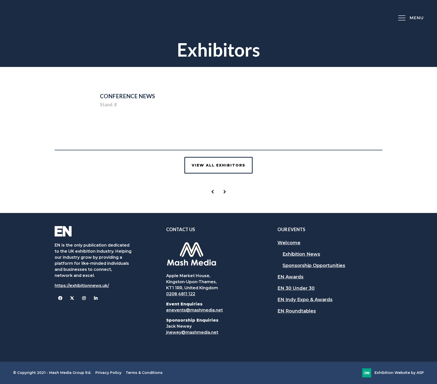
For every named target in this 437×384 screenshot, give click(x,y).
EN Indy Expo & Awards (305, 299)
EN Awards (290, 277)
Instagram (83, 298)
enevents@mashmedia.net (194, 310)
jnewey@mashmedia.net (192, 332)
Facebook (60, 298)
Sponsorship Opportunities (313, 265)
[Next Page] (225, 192)
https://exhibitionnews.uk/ (82, 285)
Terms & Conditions (144, 372)
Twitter (72, 298)
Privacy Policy (108, 372)
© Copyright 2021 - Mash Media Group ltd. (52, 372)
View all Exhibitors (218, 165)
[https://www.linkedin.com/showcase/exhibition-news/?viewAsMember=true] (95, 298)
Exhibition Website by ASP (399, 372)
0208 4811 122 (180, 294)
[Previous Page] (212, 192)
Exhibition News (301, 254)
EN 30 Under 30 (296, 288)
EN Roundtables (296, 311)
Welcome (288, 243)
